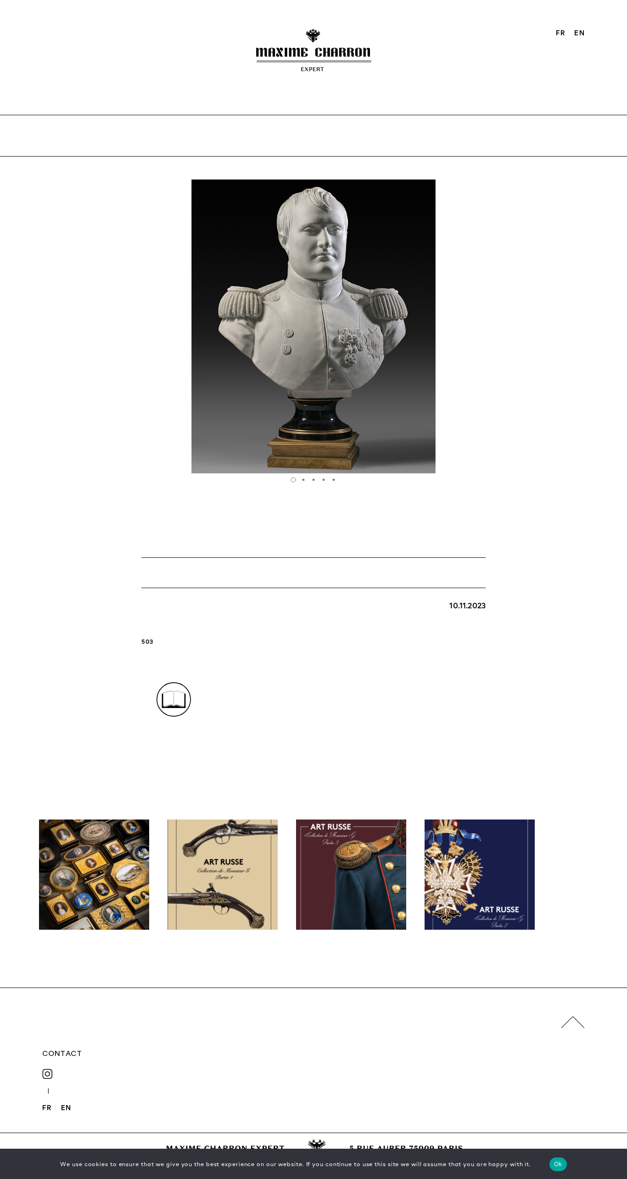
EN (579, 32)
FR (560, 32)
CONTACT (62, 1053)
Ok (558, 1164)
